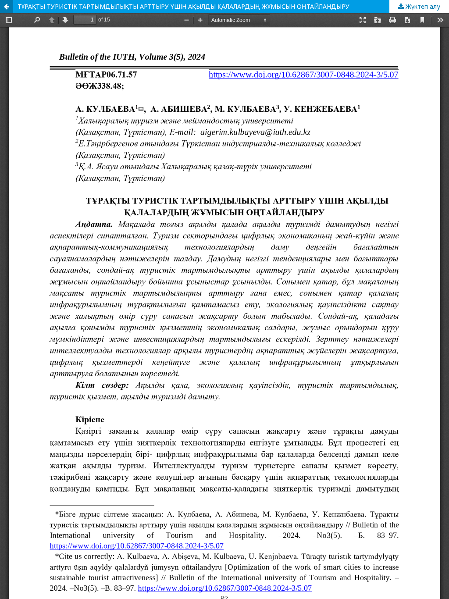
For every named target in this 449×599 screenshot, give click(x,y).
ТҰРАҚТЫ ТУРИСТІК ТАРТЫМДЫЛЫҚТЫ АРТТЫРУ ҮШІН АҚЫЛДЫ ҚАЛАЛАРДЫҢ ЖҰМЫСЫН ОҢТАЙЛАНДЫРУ (183, 6)
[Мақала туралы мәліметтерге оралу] (6, 6)
